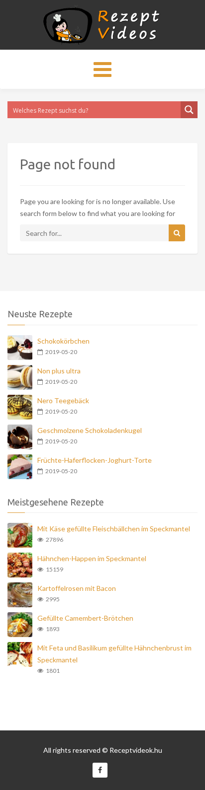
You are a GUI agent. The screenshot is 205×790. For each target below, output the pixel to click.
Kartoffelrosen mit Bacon (76, 588)
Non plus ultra (59, 370)
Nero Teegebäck (63, 400)
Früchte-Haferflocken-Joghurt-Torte (94, 460)
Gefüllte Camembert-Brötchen (85, 618)
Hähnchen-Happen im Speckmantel (91, 558)
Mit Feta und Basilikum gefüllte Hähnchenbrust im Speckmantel (114, 654)
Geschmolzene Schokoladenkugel (89, 430)
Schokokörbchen (63, 341)
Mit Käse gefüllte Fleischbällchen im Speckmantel (113, 528)
